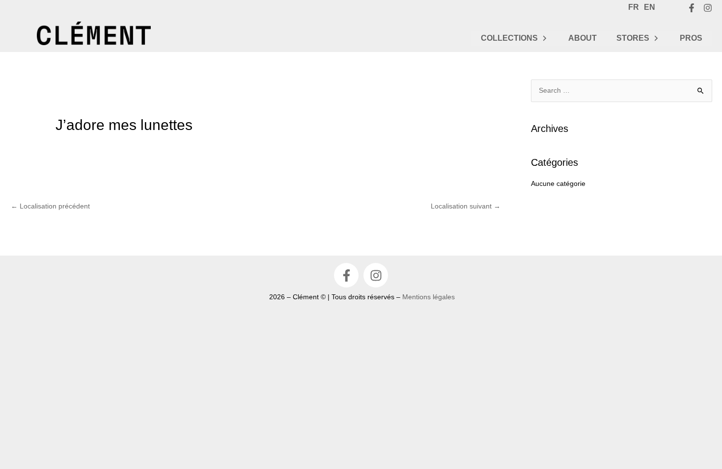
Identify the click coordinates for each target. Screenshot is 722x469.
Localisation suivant (465, 206)
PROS (691, 38)
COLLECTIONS (509, 38)
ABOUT (582, 38)
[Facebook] (691, 7)
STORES (632, 38)
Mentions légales (428, 297)
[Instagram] (707, 7)
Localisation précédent (50, 206)
